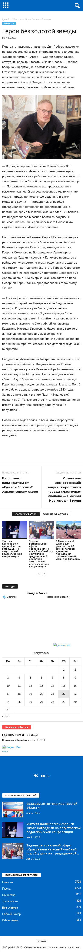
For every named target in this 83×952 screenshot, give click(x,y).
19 (30, 693)
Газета (6, 888)
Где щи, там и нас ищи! (20, 735)
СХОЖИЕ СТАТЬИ (25, 514)
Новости (17, 19)
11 (19, 685)
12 (30, 685)
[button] (76, 5)
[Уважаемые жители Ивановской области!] (12, 809)
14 (52, 685)
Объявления (10, 920)
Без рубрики (10, 907)
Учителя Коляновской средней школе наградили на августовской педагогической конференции (12, 548)
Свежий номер (11, 914)
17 (8, 693)
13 (41, 685)
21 (52, 693)
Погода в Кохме (36, 593)
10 (8, 685)
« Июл (6, 716)
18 (19, 693)
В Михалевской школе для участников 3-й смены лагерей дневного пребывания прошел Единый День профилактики (68, 549)
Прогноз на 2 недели (58, 597)
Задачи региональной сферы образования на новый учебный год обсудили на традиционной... (52, 849)
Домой (5, 19)
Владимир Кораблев (15, 740)
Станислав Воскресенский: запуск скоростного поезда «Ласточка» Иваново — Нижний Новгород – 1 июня (64, 489)
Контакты (41, 940)
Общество (8, 895)
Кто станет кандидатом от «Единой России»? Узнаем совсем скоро (20, 485)
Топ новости (10, 901)
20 (41, 693)
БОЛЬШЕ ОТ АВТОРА (55, 514)
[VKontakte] (36, 776)
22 (63, 693)
